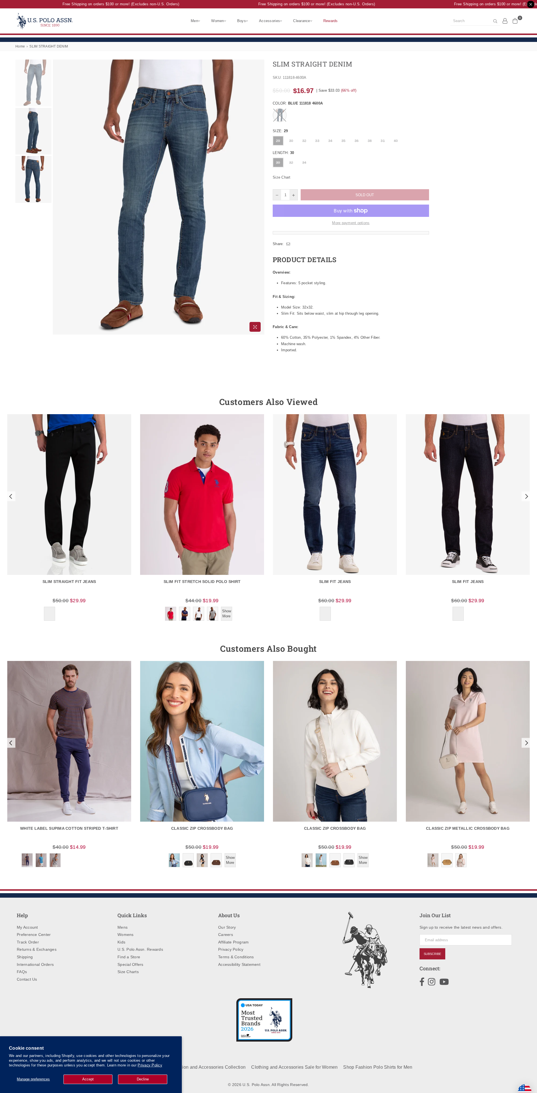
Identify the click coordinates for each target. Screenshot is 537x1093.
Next (259, 197)
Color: (298, 103)
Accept (88, 1079)
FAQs (22, 971)
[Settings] (505, 20)
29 (278, 141)
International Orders (35, 964)
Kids (121, 942)
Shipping (25, 957)
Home (20, 46)
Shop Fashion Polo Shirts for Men (377, 1067)
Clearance (301, 21)
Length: (283, 153)
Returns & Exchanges (36, 949)
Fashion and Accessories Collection (209, 1067)
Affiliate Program (233, 942)
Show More (226, 613)
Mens (122, 927)
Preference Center (34, 934)
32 (304, 141)
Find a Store (128, 957)
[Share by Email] (288, 243)
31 (383, 141)
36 (357, 141)
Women (217, 21)
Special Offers (130, 964)
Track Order (28, 942)
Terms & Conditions (236, 957)
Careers (225, 934)
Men (194, 21)
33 (317, 141)
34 (330, 141)
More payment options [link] (350, 223)
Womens (125, 934)
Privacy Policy (150, 1065)
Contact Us (27, 979)
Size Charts (128, 971)
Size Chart (282, 177)
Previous (58, 197)
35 (343, 141)
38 (370, 141)
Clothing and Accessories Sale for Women (294, 1067)
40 (396, 141)
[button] (10, 496)
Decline (143, 1079)
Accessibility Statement (239, 964)
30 (291, 141)
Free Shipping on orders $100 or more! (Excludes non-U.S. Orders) (109, 4)
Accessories (269, 21)
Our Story (227, 927)
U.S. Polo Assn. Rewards (140, 949)
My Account (27, 927)
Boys (241, 21)
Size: (280, 131)
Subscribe (432, 954)
